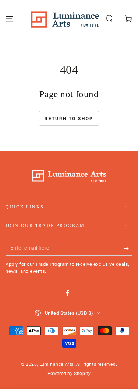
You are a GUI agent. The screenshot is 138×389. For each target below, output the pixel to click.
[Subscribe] (128, 248)
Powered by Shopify (69, 373)
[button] (109, 19)
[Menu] (9, 19)
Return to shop (69, 118)
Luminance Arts (56, 364)
